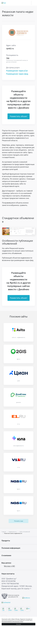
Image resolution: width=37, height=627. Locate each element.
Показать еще (18, 521)
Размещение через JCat (17, 70)
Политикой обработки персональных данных (12, 621)
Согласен (18, 624)
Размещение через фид (17, 74)
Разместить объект (18, 116)
